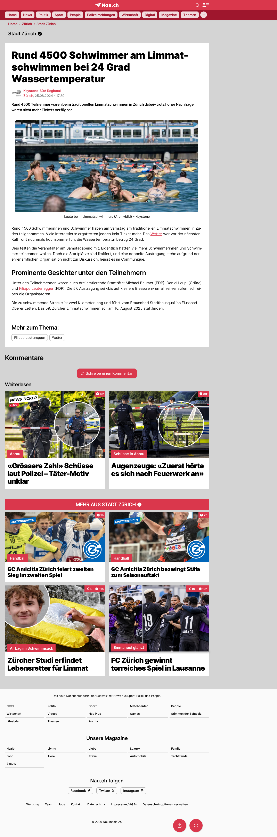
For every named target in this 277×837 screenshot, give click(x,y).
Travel (93, 756)
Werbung (32, 804)
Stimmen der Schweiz (186, 713)
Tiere (51, 756)
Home (12, 24)
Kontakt (76, 804)
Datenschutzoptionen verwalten (165, 804)
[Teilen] (179, 825)
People (176, 706)
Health (11, 748)
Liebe (92, 748)
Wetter (156, 234)
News (10, 706)
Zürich (27, 24)
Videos (52, 713)
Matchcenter (139, 706)
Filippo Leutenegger (36, 288)
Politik (52, 706)
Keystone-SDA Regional (42, 91)
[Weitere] (203, 14)
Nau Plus (95, 713)
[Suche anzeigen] (198, 4)
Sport (93, 706)
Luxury (135, 748)
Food (10, 756)
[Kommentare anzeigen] (196, 825)
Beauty (11, 763)
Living (52, 748)
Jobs (61, 804)
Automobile (138, 756)
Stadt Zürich (46, 24)
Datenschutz (96, 804)
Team (48, 804)
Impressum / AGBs (124, 804)
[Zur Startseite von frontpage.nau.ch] (107, 5)
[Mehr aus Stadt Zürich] (107, 504)
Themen (53, 721)
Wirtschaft (14, 713)
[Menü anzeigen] (205, 5)
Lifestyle (12, 721)
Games (135, 713)
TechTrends (179, 756)
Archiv (93, 721)
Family (175, 748)
